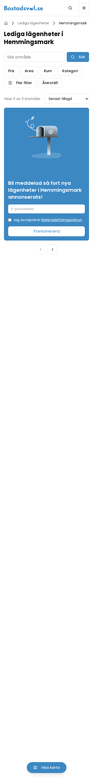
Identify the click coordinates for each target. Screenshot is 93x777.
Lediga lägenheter (33, 23)
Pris (11, 70)
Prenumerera (46, 231)
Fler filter (24, 82)
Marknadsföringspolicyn (61, 219)
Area (29, 70)
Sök (82, 56)
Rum (48, 70)
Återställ (50, 82)
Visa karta (50, 767)
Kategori (70, 70)
